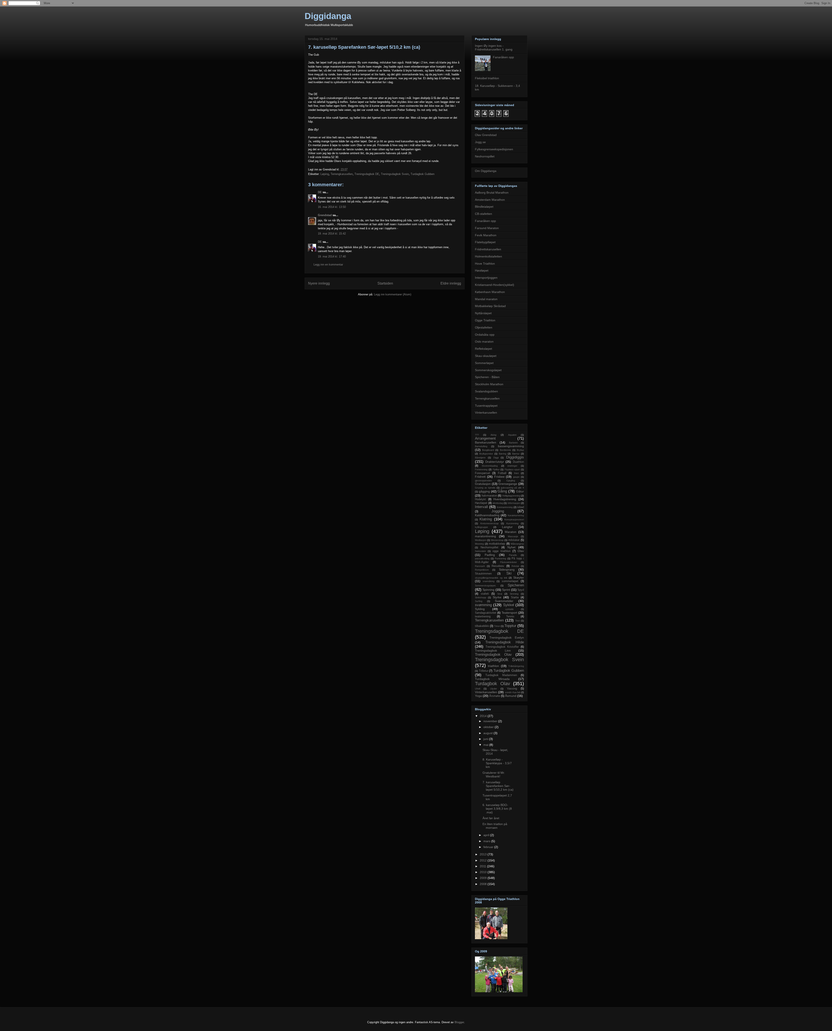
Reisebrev (498, 566)
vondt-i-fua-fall (512, 692)
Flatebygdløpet (485, 242)
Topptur (510, 626)
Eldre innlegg (450, 283)
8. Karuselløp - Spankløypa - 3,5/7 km (497, 763)
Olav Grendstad (486, 135)
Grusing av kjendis (485, 487)
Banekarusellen (485, 442)
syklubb (509, 609)
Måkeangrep (517, 543)
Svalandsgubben (486, 391)
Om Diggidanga (485, 171)
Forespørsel (482, 473)
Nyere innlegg (319, 283)
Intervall (481, 507)
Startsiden (385, 283)
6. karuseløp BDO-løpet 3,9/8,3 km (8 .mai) (497, 808)
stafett (485, 593)
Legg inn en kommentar (328, 264)
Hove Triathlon (485, 263)
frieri (516, 473)
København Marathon (490, 292)
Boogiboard (488, 450)
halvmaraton (489, 495)
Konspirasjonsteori (514, 519)
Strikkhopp (480, 597)
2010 (484, 872)
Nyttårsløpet (483, 313)
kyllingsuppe (481, 527)
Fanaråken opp (503, 57)
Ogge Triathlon (485, 320)
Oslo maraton (484, 341)
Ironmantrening (505, 507)
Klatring (485, 519)
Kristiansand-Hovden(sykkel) (494, 284)
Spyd (520, 589)
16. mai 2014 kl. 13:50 (332, 207)
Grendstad (325, 215)
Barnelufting (481, 446)
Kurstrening (512, 523)
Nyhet (511, 547)
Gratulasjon (483, 484)
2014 (484, 716)
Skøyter (518, 577)
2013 (484, 854)
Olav (521, 551)
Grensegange (507, 484)
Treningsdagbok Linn (493, 650)
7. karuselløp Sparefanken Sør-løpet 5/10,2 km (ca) (498, 785)
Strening (514, 593)
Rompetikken (482, 569)
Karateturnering (516, 515)
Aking (493, 435)
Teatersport (509, 612)
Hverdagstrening (504, 499)
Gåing (502, 491)
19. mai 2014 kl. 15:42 (332, 233)
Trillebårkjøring (516, 666)
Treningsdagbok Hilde (504, 642)
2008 (484, 884)
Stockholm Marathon (489, 384)
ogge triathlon (501, 551)
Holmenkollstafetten (488, 256)
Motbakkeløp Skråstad (490, 306)
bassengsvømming (511, 446)
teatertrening (483, 616)
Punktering (500, 558)
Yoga (478, 696)
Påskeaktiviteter (508, 562)
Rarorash (480, 566)
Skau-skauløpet (485, 356)
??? (477, 435)
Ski (509, 573)
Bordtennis (505, 450)
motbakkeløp (497, 543)
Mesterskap (497, 540)
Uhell (477, 688)
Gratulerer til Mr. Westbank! (494, 774)
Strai (499, 593)
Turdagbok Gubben (422, 174)
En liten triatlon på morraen (495, 825)
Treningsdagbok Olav (493, 654)
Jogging (497, 511)
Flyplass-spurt (512, 469)
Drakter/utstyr (494, 461)
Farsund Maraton (487, 228)
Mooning (479, 543)
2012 (484, 860)
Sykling (480, 609)
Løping (324, 174)
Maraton (510, 532)
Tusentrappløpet (486, 405)
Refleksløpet (483, 348)
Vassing (512, 688)
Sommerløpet (484, 363)
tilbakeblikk (482, 626)
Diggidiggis (515, 457)
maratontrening (485, 536)
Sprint (506, 589)
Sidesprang (507, 569)
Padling (490, 555)
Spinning (488, 589)
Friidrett (480, 476)
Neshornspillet (484, 156)
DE (320, 192)
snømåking (488, 581)
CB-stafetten (483, 213)
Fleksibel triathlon (487, 78)
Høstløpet (481, 270)
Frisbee (499, 476)
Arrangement (485, 438)
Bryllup (520, 450)
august (488, 733)
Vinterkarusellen (486, 412)
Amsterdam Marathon (490, 199)
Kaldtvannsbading (487, 515)
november (490, 721)
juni (486, 739)
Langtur (507, 527)
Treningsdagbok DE (366, 174)
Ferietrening (481, 469)
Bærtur (516, 453)
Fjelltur (496, 469)
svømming (483, 605)
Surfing (478, 601)
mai (486, 744)
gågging (484, 491)
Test (517, 620)
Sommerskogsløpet (488, 370)
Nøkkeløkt (480, 551)
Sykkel (508, 605)
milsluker (514, 540)
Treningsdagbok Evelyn (506, 637)
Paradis (513, 555)
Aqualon (512, 435)
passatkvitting (482, 558)
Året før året (491, 818)
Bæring (502, 453)
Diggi (496, 457)
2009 (484, 878)
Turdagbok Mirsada (492, 679)
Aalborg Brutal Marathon (492, 192)
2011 (483, 866)
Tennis (510, 616)
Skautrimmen (483, 573)
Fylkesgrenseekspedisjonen (494, 149)
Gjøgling (510, 480)
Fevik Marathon (485, 235)
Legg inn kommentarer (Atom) (392, 294)
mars (487, 841)
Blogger (459, 1022)
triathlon (493, 666)
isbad (520, 507)
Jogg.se (480, 142)
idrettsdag (498, 503)
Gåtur (520, 491)
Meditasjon (480, 540)
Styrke (497, 597)
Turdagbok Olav (492, 683)
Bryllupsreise (486, 453)
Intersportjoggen (486, 277)
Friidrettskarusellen (488, 249)
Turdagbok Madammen (501, 675)
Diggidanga (328, 16)
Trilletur (483, 670)
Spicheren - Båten (487, 377)
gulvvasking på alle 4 (512, 487)
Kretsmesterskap (489, 523)
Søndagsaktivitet (485, 612)
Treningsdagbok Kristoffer (502, 646)
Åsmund (510, 696)
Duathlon (518, 461)
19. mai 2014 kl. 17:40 (332, 256)
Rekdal (515, 566)
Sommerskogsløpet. (485, 585)
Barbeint (513, 442)
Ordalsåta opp (484, 334)
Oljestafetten (483, 327)
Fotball (502, 473)
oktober (489, 727)
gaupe (516, 477)
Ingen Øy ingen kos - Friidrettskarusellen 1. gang (493, 47)
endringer (512, 466)
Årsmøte (494, 696)
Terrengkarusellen (342, 174)
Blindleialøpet (484, 206)
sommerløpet (510, 581)
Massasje (513, 536)
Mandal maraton (486, 299)
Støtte (515, 597)
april (486, 835)
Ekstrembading (490, 466)
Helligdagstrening (511, 495)
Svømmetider (504, 601)
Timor (497, 626)
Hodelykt (480, 499)
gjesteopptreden (483, 480)
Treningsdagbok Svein (395, 174)
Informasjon (514, 503)
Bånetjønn (480, 457)
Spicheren (516, 585)
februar (488, 847)
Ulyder (493, 688)
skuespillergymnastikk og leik (491, 577)
